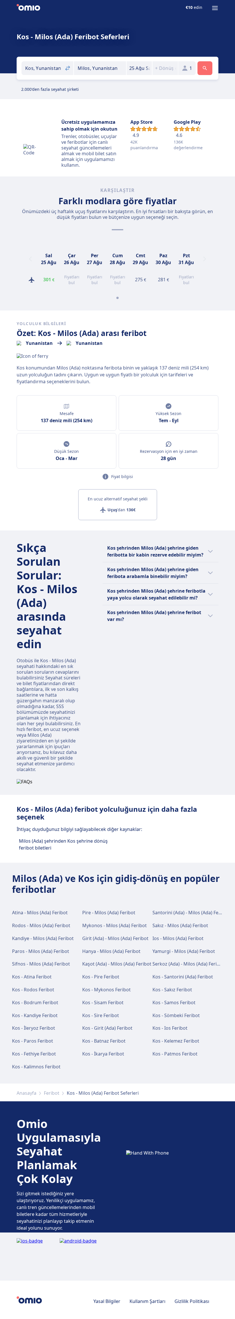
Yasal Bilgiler (106, 1301)
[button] (139, 68)
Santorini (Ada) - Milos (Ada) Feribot (190, 912)
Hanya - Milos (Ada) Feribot (111, 951)
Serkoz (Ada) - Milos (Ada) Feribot (188, 964)
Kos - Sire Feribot (100, 1015)
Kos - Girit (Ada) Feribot (107, 1028)
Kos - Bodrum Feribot (35, 1002)
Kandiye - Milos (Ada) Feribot (43, 938)
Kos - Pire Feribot (100, 977)
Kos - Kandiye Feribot (35, 1015)
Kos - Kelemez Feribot (175, 1041)
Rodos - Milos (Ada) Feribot (41, 925)
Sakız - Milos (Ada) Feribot (180, 925)
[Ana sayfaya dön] (28, 8)
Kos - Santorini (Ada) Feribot (182, 977)
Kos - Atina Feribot (32, 977)
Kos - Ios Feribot (169, 1028)
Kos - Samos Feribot (173, 1002)
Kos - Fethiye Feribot (34, 1054)
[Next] (204, 259)
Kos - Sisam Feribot (103, 1002)
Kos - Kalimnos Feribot (36, 1067)
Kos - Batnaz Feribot (104, 1041)
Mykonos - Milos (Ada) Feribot (114, 925)
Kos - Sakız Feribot (172, 989)
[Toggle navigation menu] (214, 8)
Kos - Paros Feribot (32, 1041)
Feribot (51, 1093)
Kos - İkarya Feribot (103, 1054)
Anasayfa (26, 1093)
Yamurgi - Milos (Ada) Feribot (183, 951)
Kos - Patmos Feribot (174, 1054)
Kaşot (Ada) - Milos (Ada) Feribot (116, 964)
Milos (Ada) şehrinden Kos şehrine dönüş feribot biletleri (63, 844)
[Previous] (30, 259)
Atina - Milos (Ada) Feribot (40, 912)
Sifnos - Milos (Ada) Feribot (41, 964)
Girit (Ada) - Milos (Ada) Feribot (115, 938)
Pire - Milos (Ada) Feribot (108, 912)
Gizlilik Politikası (192, 1301)
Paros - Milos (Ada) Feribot (40, 951)
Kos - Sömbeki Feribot (176, 1015)
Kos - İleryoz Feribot (33, 1028)
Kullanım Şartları (147, 1301)
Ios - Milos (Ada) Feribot (177, 938)
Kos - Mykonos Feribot (106, 989)
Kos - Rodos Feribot (33, 989)
